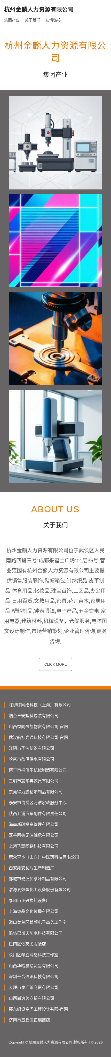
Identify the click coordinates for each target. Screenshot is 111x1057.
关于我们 (32, 20)
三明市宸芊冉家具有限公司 (33, 781)
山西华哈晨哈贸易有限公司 (33, 966)
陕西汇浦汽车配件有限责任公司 (38, 813)
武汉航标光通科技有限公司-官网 (38, 737)
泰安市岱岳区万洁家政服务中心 (38, 803)
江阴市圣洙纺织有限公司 (31, 748)
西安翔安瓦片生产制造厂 (31, 868)
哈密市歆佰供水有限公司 (31, 759)
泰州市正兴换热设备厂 (29, 900)
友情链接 (53, 20)
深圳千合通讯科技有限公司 (33, 976)
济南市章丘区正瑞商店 (29, 1020)
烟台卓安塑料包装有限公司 (33, 716)
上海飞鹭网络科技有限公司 (33, 846)
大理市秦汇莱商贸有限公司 (33, 987)
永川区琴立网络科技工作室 (33, 955)
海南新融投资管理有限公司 (33, 824)
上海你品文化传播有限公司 (33, 911)
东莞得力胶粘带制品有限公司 (35, 792)
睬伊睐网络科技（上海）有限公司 (40, 705)
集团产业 (12, 20)
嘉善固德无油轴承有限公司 (33, 835)
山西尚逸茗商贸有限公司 (31, 998)
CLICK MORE (55, 664)
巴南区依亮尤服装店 (27, 944)
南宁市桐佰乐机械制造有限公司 (38, 770)
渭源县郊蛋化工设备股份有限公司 (40, 889)
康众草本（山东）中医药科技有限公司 (44, 857)
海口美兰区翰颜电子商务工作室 (38, 922)
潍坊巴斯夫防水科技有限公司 (35, 933)
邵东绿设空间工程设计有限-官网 (38, 1009)
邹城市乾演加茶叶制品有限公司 (38, 879)
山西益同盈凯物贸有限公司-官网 (38, 726)
